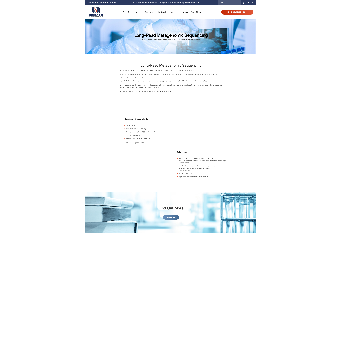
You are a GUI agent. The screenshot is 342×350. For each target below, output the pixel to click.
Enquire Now (171, 217)
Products (126, 12)
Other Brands (161, 12)
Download (184, 12)
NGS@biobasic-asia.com (165, 91)
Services (148, 12)
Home (137, 12)
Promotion (173, 12)
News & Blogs (196, 12)
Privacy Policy (195, 3)
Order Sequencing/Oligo (237, 12)
